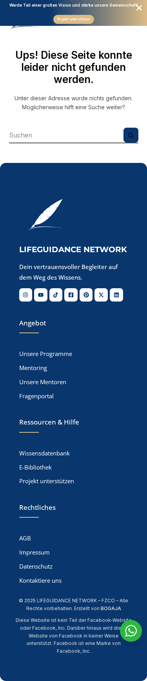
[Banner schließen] (139, 8)
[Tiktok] (56, 295)
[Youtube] (40, 295)
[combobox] (66, 135)
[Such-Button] (130, 135)
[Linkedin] (116, 295)
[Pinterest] (86, 295)
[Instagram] (26, 295)
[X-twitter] (101, 295)
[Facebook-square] (71, 295)
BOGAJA (111, 608)
